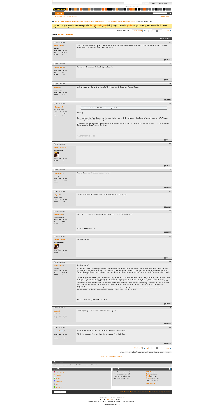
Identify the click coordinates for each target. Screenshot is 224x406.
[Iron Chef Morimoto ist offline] (56, 154)
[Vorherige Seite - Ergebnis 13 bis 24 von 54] (150, 31)
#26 (170, 63)
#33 (170, 236)
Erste (146, 31)
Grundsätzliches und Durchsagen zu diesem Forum (77, 21)
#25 (170, 42)
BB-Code (149, 372)
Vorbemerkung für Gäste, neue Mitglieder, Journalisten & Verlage (115, 21)
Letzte (167, 31)
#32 (170, 211)
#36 (170, 327)
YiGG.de (58, 375)
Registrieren (163, 3)
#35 (170, 307)
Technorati (59, 387)
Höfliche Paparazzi (130, 392)
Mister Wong (60, 372)
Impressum (145, 392)
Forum (59, 13)
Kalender (68, 16)
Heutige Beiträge (60, 16)
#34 (170, 262)
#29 (170, 144)
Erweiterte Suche (164, 16)
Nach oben (168, 352)
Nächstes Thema (118, 357)
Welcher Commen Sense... (67, 35)
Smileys (148, 374)
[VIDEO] (148, 378)
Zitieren (168, 60)
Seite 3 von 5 (138, 30)
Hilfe (153, 3)
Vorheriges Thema (106, 357)
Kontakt (121, 392)
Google (58, 378)
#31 (170, 191)
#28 (170, 103)
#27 (170, 84)
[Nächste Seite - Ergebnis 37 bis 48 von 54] (163, 31)
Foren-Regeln (150, 383)
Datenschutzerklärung (156, 392)
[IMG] (148, 376)
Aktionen (74, 16)
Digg (57, 384)
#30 (170, 169)
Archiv (139, 392)
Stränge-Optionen (164, 38)
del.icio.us (59, 381)
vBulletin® (109, 400)
